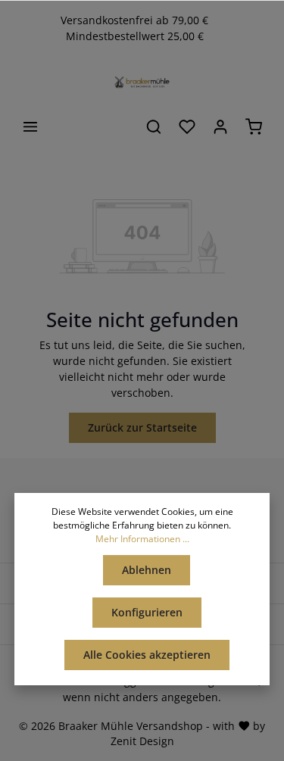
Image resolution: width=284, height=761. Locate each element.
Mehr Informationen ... (142, 538)
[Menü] (30, 126)
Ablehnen (146, 570)
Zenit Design (142, 741)
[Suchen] (154, 126)
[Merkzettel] (187, 126)
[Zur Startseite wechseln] (141, 82)
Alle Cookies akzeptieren (147, 654)
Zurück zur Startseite (142, 427)
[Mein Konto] (220, 126)
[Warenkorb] (254, 126)
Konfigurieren (147, 612)
